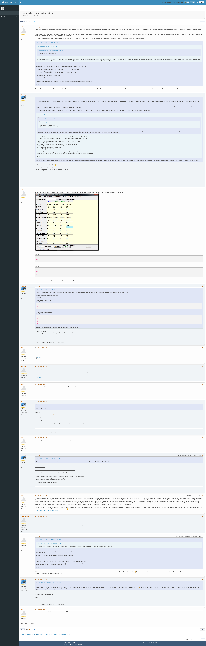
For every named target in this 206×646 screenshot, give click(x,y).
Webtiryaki (144, 642)
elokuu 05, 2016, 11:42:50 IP (40, 286)
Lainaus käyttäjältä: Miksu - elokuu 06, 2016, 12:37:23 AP (48, 458)
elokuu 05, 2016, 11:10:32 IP (40, 27)
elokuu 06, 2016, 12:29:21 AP (41, 401)
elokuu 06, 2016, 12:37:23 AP (41, 437)
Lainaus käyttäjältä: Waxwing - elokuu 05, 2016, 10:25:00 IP (51, 50)
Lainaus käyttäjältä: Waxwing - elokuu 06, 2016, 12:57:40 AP (49, 539)
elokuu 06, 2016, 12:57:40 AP (41, 455)
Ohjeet (147, 642)
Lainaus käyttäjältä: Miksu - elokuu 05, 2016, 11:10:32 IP (48, 98)
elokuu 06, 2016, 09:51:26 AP (41, 516)
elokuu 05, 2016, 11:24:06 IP (40, 95)
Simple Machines (75, 642)
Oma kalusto (38, 377)
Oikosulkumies (25, 516)
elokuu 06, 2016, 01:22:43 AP (41, 495)
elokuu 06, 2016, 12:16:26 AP (41, 366)
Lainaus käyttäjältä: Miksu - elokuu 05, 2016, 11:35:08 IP (48, 289)
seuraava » (201, 16)
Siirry (183, 639)
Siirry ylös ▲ (158, 642)
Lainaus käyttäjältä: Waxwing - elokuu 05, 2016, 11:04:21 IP (49, 42)
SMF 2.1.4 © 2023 (67, 642)
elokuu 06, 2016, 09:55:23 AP (41, 536)
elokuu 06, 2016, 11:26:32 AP (41, 609)
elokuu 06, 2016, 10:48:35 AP (41, 579)
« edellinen (195, 16)
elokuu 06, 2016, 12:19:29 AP (41, 384)
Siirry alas (22, 21)
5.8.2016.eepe (40, 357)
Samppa (23, 366)
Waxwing (23, 95)
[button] (20, 2)
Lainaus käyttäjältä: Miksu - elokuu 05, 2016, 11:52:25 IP (48, 405)
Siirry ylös (22, 629)
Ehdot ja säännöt (152, 642)
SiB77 (22, 609)
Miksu (22, 27)
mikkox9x (23, 536)
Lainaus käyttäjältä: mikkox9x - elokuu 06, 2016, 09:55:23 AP (49, 582)
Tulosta (202, 22)
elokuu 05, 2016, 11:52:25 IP (42, 347)
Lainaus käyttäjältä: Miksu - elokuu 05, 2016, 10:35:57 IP (49, 46)
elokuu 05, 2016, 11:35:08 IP (40, 190)
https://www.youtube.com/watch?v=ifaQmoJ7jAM (46, 510)
